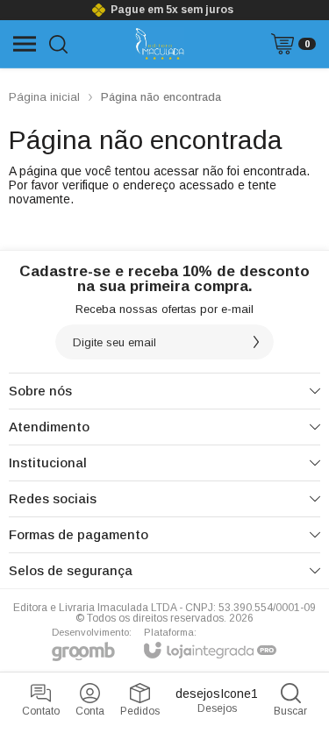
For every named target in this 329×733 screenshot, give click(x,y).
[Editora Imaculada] (159, 43)
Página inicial (44, 96)
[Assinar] (256, 341)
